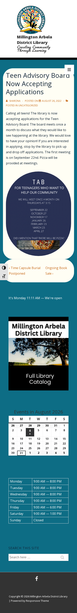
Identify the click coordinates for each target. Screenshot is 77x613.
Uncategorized (28, 105)
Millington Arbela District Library (34, 39)
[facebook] (37, 580)
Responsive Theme (37, 601)
